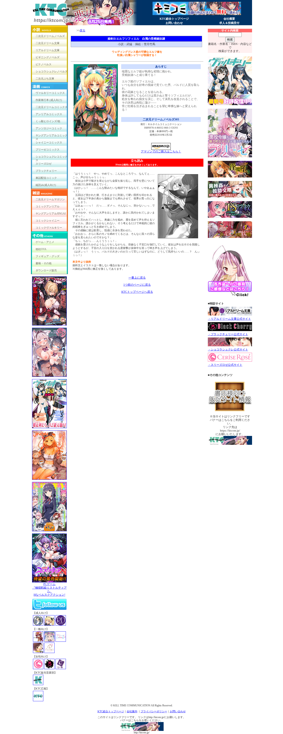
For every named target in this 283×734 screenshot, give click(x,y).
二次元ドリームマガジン (50, 199)
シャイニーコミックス (49, 142)
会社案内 (132, 711)
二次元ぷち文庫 (45, 78)
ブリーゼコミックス (47, 149)
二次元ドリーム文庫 (47, 43)
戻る (82, 30)
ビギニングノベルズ (47, 57)
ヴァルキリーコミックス (50, 92)
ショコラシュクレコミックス (51, 157)
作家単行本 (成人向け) (49, 100)
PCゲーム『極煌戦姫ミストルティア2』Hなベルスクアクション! (49, 589)
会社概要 (229, 18)
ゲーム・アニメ (45, 242)
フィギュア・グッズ (47, 256)
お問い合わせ (174, 23)
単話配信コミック (46, 177)
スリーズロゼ (44, 163)
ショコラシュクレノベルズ (51, 71)
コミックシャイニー (47, 220)
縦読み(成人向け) (46, 185)
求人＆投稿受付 (229, 23)
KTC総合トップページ (174, 18)
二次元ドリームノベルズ (50, 36)
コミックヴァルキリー (49, 227)
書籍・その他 (44, 263)
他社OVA (41, 249)
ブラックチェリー (46, 170)
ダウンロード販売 (46, 270)
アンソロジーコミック (49, 128)
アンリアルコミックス (49, 114)
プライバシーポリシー (154, 711)
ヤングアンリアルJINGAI (51, 213)
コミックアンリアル (47, 206)
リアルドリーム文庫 (47, 50)
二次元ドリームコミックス (51, 107)
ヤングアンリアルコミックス (51, 136)
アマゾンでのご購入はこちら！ (161, 151)
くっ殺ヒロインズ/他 (48, 121)
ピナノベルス (44, 64)
